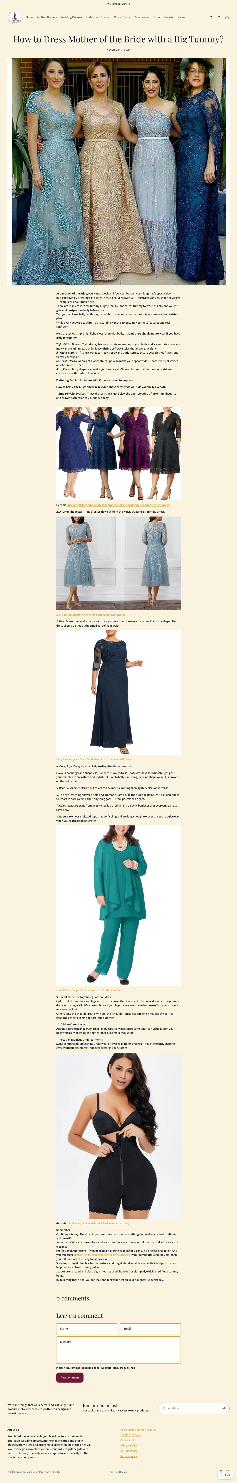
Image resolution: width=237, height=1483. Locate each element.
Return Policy (128, 1456)
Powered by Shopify (49, 1472)
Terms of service (130, 1435)
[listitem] (181, 17)
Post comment (70, 1377)
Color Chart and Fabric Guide (138, 1429)
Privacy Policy (129, 1445)
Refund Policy (129, 1450)
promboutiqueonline (27, 1472)
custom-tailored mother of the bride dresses (102, 1255)
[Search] (211, 17)
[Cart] (227, 17)
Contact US (127, 1440)
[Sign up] (224, 1408)
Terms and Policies (118, 1472)
